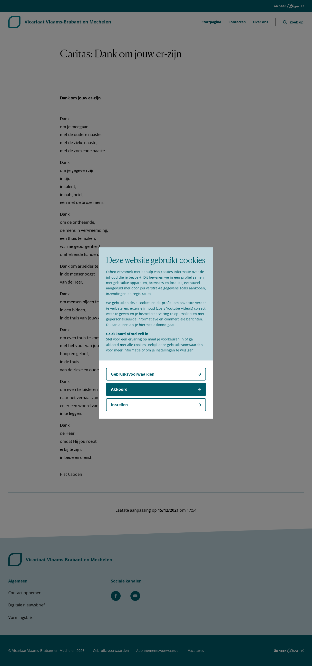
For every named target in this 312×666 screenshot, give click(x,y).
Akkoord (119, 389)
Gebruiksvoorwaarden (133, 374)
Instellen (119, 404)
